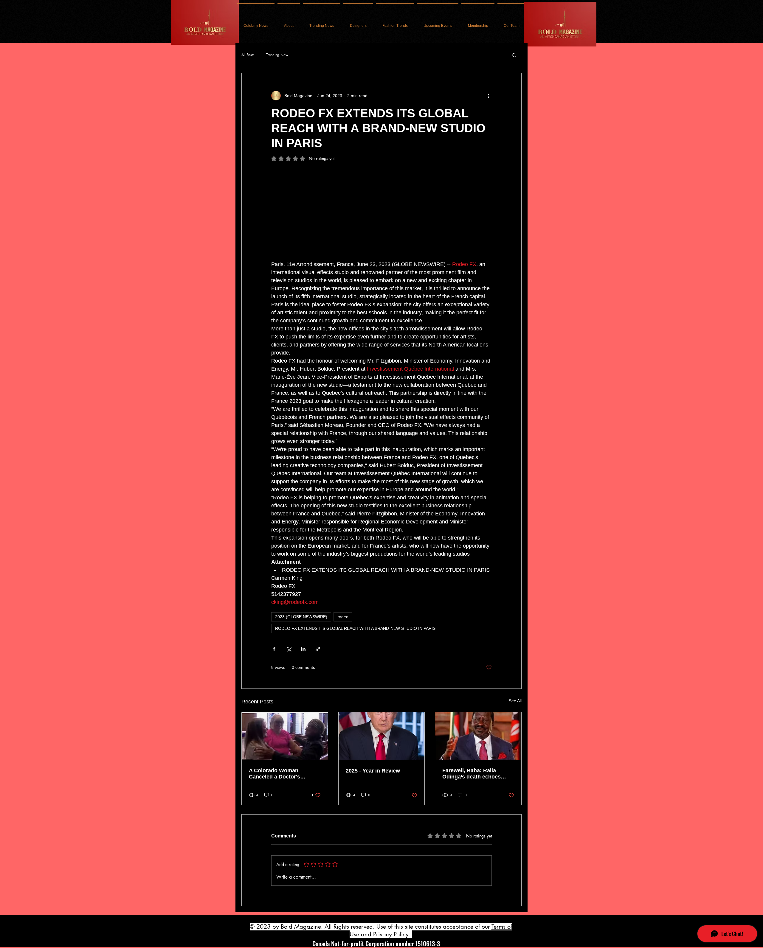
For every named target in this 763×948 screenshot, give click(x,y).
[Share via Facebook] (274, 649)
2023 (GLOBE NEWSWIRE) (301, 616)
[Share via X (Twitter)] (288, 649)
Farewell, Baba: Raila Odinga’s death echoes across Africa (471, 773)
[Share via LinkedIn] (303, 649)
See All (515, 700)
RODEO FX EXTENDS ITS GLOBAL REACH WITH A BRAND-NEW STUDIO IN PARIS (355, 628)
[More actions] (488, 95)
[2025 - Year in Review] (382, 736)
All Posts (247, 54)
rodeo (342, 616)
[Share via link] (318, 649)
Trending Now (277, 54)
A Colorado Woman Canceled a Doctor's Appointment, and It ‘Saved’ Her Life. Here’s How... (284, 773)
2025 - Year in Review (373, 771)
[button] (514, 54)
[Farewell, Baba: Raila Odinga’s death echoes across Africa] (478, 736)
